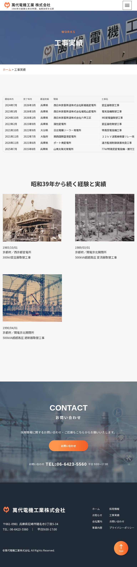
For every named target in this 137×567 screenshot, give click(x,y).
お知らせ (97, 515)
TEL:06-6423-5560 (66, 464)
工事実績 (114, 515)
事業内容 (97, 527)
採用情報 (114, 509)
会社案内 (97, 521)
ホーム (96, 509)
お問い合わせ (68, 446)
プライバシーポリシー (121, 527)
